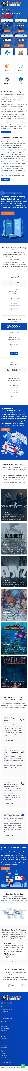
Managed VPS (4, 1030)
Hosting (2, 1024)
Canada (7, 912)
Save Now (7, 31)
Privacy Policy (13, 1069)
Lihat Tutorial (5, 868)
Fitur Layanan (4, 1055)
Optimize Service (5, 1011)
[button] (9, 961)
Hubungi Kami (4, 1040)
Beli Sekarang (14, 309)
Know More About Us (6, 132)
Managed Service (5, 1013)
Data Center (4, 1047)
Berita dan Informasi (5, 1060)
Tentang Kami (4, 1038)
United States (10, 914)
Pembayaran (4, 1053)
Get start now (5, 429)
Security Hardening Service (7, 1009)
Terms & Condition (5, 1069)
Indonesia (24, 917)
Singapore (22, 914)
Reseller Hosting (5, 1026)
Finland (17, 911)
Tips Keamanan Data (6, 1062)
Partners (3, 1043)
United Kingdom (13, 917)
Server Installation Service (7, 1018)
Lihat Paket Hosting (8, 213)
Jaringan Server (4, 1045)
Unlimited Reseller (5, 1028)
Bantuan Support (5, 1057)
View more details (9, 771)
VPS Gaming (4, 1032)
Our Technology (5, 179)
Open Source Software (6, 1016)
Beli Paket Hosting (10, 740)
